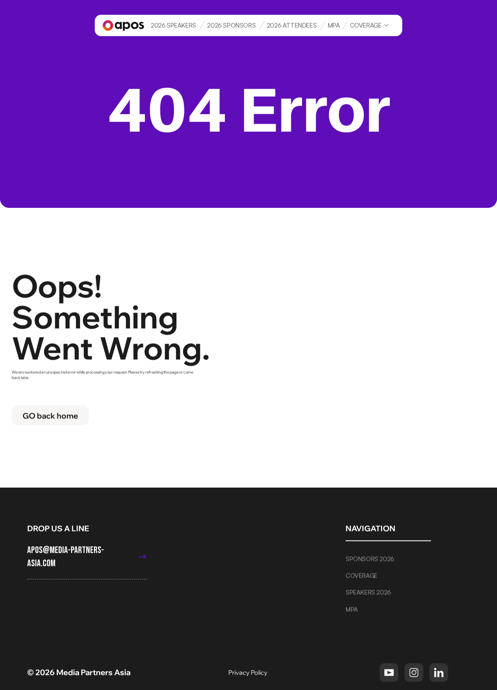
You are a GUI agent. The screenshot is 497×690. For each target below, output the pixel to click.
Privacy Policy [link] (248, 672)
